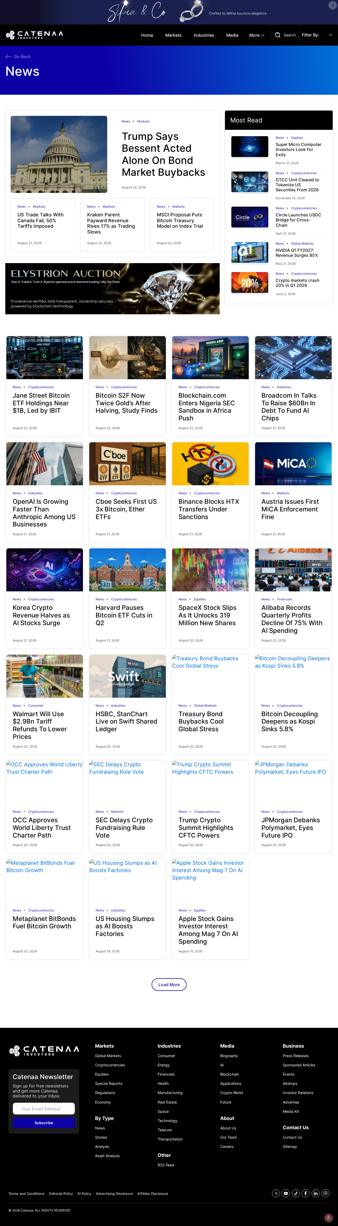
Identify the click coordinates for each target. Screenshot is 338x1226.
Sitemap (290, 1146)
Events (288, 1074)
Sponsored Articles (299, 1065)
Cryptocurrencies (304, 173)
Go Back (22, 56)
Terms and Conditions (26, 1193)
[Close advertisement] (332, 5)
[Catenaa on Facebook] (306, 1193)
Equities (297, 137)
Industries (204, 35)
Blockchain (229, 1074)
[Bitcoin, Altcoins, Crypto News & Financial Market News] (35, 35)
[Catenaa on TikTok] (296, 1193)
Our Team (228, 1137)
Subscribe (44, 1122)
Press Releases (296, 1055)
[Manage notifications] (328, 1218)
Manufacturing (170, 1092)
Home (147, 35)
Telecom (165, 1130)
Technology (168, 1120)
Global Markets (302, 243)
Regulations (105, 1092)
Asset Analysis (107, 1155)
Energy (164, 1065)
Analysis (102, 1146)
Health (163, 1083)
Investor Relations (298, 1092)
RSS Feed (166, 1165)
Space (163, 1111)
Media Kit (291, 1111)
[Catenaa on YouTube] (286, 1193)
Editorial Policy (61, 1193)
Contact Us (292, 1137)
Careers (227, 1146)
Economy (103, 1102)
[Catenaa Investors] (43, 1051)
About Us (228, 1128)
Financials (284, 599)
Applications (230, 1083)
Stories (101, 1137)
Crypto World (231, 1092)
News (126, 121)
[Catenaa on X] (276, 1193)
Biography (229, 1055)
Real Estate (167, 1102)
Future (225, 1102)
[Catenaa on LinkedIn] (316, 1193)
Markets (173, 35)
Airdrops (290, 1083)
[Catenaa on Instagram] (325, 1193)
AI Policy (84, 1193)
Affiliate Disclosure (152, 1193)
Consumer (35, 705)
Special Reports (108, 1083)
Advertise (291, 1102)
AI (222, 1065)
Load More (169, 984)
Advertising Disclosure (114, 1193)
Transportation (170, 1139)
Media (232, 35)
